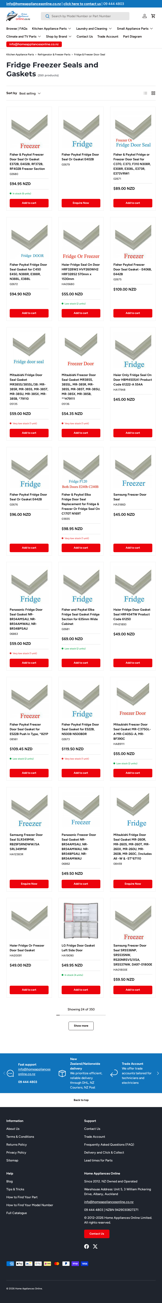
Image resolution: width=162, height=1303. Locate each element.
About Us (12, 1129)
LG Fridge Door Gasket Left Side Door (78, 948)
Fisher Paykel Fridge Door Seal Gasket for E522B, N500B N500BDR (80, 729)
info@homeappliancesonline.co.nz (109, 1202)
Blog (9, 1181)
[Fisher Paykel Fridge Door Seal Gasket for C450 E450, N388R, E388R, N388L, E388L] (29, 239)
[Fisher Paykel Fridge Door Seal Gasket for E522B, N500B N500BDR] (81, 699)
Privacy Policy (16, 1152)
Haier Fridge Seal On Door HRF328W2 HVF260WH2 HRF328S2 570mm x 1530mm (81, 272)
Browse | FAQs (16, 28)
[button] (153, 16)
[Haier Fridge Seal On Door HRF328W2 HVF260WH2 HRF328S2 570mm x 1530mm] (81, 239)
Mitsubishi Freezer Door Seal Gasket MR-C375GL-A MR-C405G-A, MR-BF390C (132, 732)
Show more (81, 1025)
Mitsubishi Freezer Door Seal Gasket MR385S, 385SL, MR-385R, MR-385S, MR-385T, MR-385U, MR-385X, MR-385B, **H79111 (81, 387)
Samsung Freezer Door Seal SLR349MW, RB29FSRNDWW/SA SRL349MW (26, 842)
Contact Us (85, 36)
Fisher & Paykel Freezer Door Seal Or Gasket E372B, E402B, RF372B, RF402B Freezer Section (27, 162)
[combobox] (85, 16)
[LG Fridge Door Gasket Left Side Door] (81, 920)
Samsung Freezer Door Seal (129, 497)
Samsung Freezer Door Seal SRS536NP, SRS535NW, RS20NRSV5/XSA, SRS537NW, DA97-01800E (132, 955)
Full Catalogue (16, 1213)
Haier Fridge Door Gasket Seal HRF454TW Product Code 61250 (131, 614)
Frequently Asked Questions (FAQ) (109, 1144)
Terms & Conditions (20, 1137)
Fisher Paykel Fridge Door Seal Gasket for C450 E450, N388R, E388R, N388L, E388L (28, 272)
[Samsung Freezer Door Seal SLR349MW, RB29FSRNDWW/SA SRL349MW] (29, 809)
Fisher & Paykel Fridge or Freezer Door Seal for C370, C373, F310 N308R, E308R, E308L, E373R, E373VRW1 (132, 164)
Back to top (81, 1100)
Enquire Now (81, 203)
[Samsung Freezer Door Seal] (132, 469)
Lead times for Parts (98, 1160)
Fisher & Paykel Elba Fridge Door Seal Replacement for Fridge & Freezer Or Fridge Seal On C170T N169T (81, 504)
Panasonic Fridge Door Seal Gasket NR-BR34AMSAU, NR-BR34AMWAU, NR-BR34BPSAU (26, 619)
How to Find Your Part (22, 1197)
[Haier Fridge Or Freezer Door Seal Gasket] (29, 920)
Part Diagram (132, 36)
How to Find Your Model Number (29, 1205)
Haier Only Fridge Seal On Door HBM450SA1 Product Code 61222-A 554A (132, 379)
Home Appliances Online (28, 1288)
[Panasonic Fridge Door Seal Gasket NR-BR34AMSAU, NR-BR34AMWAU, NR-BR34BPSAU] (29, 584)
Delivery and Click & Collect (104, 1152)
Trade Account (107, 36)
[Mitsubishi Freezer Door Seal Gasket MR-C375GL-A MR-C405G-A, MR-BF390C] (132, 699)
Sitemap (12, 1160)
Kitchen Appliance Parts (20, 54)
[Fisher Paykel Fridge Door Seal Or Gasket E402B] (81, 129)
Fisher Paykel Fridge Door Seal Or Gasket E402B (80, 157)
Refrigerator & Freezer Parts (54, 54)
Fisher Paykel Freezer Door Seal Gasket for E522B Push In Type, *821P (29, 729)
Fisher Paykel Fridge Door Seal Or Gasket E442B (28, 497)
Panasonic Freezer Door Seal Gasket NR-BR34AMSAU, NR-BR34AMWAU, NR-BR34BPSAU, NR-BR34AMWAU (79, 846)
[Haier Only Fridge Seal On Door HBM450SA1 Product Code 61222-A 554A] (132, 350)
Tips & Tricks (15, 1189)
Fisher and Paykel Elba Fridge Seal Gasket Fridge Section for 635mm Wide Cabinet (81, 617)
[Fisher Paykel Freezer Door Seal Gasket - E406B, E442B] (132, 239)
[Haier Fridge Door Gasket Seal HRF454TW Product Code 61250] (132, 584)
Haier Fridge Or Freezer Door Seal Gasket (27, 948)
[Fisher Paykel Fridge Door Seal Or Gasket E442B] (29, 469)
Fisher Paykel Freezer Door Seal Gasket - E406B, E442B (132, 269)
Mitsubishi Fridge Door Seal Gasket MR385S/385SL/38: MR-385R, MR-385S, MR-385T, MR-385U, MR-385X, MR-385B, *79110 (29, 387)
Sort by (11, 93)
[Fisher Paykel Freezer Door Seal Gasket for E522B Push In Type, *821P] (29, 699)
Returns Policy (16, 1144)
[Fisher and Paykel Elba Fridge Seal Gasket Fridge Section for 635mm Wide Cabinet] (81, 584)
